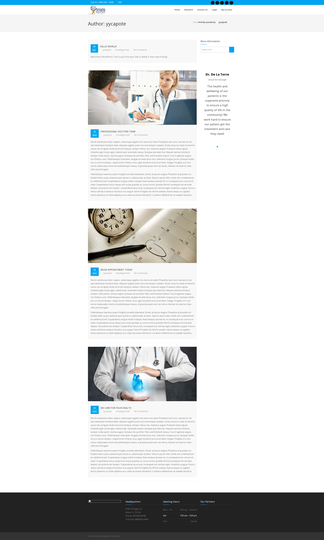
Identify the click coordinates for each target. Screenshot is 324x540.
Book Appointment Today (116, 269)
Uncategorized (122, 49)
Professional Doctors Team (118, 131)
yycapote (107, 49)
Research (188, 10)
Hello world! (108, 46)
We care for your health (116, 407)
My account (226, 10)
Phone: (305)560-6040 (135, 515)
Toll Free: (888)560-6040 (136, 519)
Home (177, 10)
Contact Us (202, 10)
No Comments (140, 49)
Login (214, 10)
